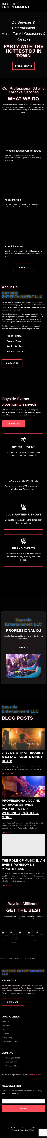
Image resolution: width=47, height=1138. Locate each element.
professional (24, 958)
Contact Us (12, 363)
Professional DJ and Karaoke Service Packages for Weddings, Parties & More (21, 809)
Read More (7, 774)
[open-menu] (45, 5)
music (10, 958)
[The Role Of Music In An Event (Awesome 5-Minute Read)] (23, 845)
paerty (16, 958)
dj (6, 958)
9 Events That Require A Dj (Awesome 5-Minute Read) (23, 757)
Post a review (35, 1075)
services (33, 958)
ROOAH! (32, 1130)
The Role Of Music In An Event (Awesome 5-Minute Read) (23, 865)
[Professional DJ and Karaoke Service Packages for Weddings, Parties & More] (23, 786)
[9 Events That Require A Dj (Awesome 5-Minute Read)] (23, 739)
